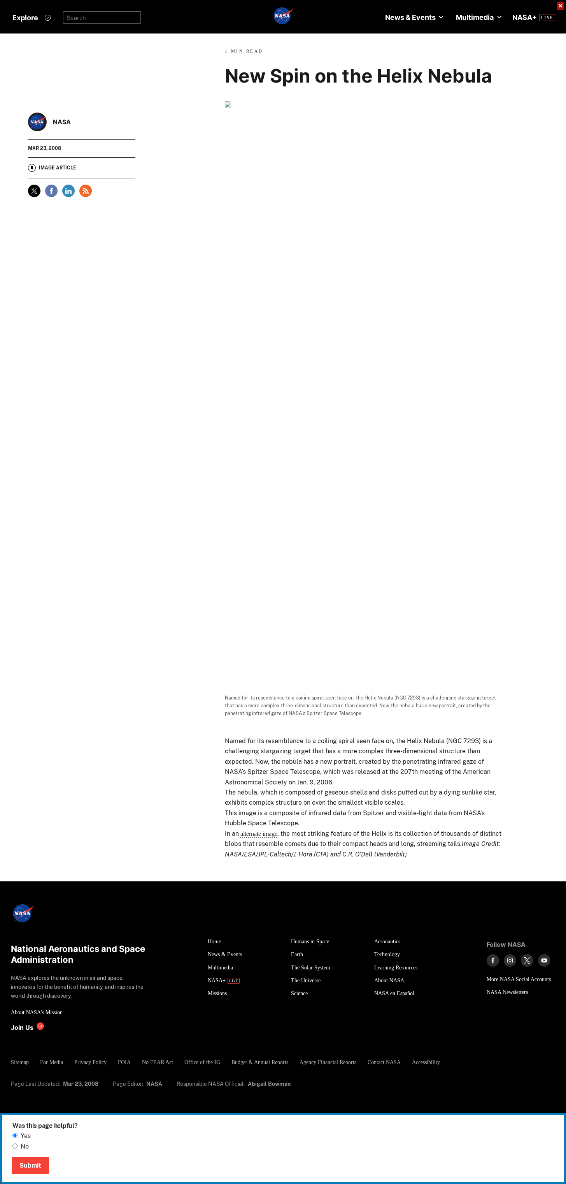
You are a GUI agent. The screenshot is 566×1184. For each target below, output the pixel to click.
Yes (26, 1136)
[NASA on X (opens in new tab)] (527, 960)
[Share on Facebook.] (51, 191)
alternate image (258, 833)
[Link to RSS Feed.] (85, 191)
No (25, 1146)
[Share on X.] (34, 191)
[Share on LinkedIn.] (68, 191)
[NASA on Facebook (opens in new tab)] (493, 960)
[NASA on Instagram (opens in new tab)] (510, 960)
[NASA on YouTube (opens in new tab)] (544, 960)
